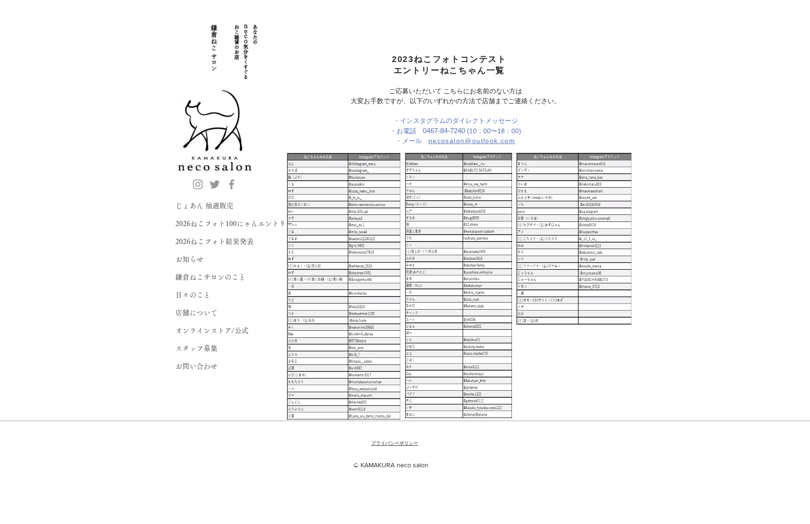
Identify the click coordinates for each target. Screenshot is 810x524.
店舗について (196, 312)
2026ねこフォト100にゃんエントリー (234, 223)
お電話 (433, 131)
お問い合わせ (196, 366)
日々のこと (192, 294)
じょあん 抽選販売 (204, 205)
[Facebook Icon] (231, 184)
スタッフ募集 (196, 348)
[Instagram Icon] (197, 184)
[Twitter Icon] (214, 184)
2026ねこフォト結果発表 (214, 241)
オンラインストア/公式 (211, 330)
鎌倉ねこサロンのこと (210, 277)
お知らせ (189, 259)
